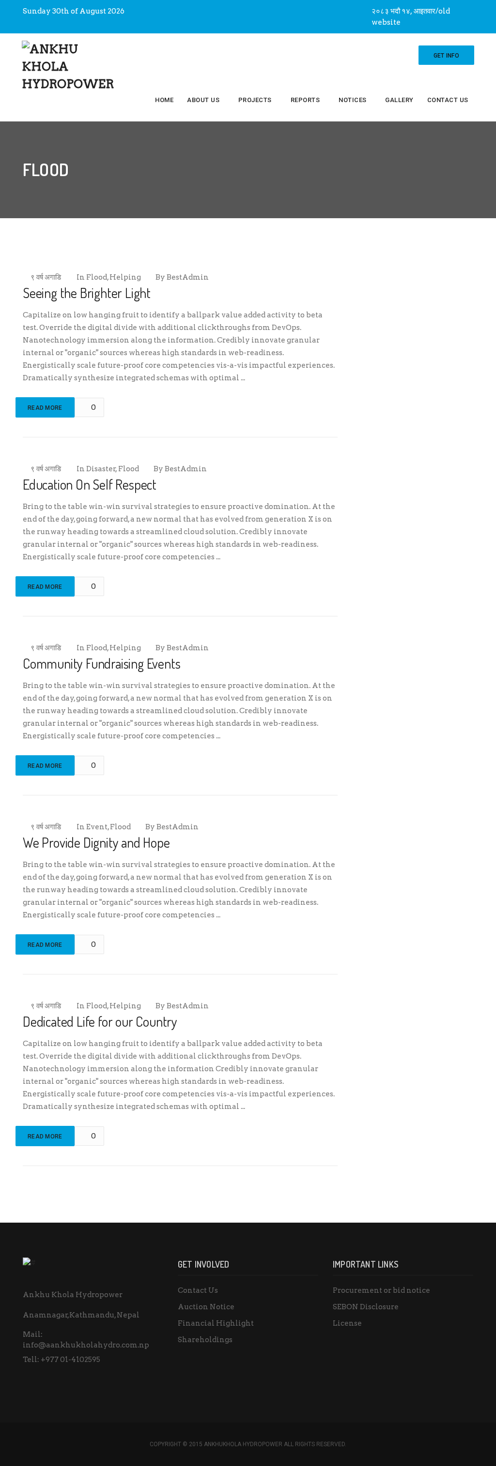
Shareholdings (205, 1339)
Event (97, 827)
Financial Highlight (216, 1323)
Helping (125, 277)
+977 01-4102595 (70, 1359)
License (347, 1323)
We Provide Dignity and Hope (96, 842)
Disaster (101, 468)
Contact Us (447, 100)
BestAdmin (188, 277)
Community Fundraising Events (101, 663)
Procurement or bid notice (381, 1290)
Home (164, 100)
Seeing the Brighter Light (87, 292)
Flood (96, 277)
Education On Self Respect (89, 484)
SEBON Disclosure (366, 1306)
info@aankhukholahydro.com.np (86, 1345)
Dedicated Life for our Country (100, 1021)
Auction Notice (206, 1306)
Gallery (399, 100)
